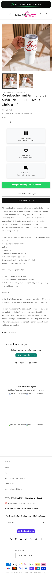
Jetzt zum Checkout (26, 200)
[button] (4, 14)
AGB (6, 473)
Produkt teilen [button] (10, 332)
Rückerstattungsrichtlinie (15, 478)
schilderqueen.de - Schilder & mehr (22, 573)
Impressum (9, 484)
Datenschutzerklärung (13, 489)
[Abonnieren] (43, 522)
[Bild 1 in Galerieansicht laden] (9, 81)
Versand (12, 113)
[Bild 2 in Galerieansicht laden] (26, 81)
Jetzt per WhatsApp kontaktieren (30, 185)
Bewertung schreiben (26, 355)
